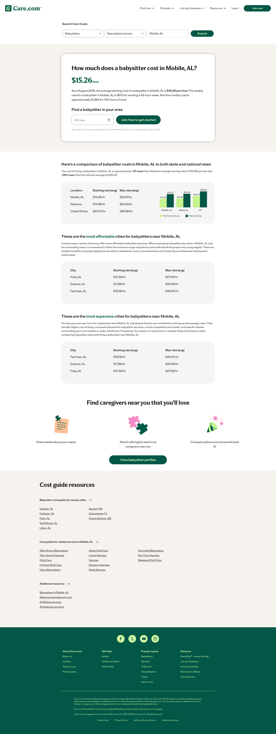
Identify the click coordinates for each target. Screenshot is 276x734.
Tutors (144, 677)
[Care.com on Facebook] (121, 639)
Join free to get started (138, 120)
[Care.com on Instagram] (155, 639)
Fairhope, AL (78, 291)
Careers (67, 661)
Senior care (147, 682)
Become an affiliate (190, 671)
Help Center (108, 666)
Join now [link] (257, 8)
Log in (235, 8)
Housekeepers (148, 671)
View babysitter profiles (138, 460)
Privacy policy (70, 671)
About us (67, 656)
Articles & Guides (110, 661)
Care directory (187, 677)
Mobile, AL (77, 197)
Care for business (189, 666)
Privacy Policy (121, 720)
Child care (146, 666)
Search (202, 33)
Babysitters (147, 656)
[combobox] (167, 33)
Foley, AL (76, 277)
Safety (105, 656)
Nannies (145, 661)
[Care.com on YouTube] (144, 639)
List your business (189, 661)
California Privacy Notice (145, 720)
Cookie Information (170, 720)
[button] (66, 500)
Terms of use (69, 666)
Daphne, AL (77, 284)
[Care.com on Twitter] (132, 639)
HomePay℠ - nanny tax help (194, 656)
